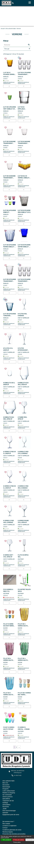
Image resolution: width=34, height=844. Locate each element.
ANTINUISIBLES (6, 804)
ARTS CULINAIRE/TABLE (11, 28)
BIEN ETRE (5, 783)
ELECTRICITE (6, 806)
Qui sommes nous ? (8, 821)
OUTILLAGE (5, 802)
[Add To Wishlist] (5, 59)
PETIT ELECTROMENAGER (9, 810)
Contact (5, 827)
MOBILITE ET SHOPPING (9, 792)
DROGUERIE (6, 789)
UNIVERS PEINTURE (8, 796)
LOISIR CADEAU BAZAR (9, 791)
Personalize (29, 840)
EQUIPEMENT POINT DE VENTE (11, 814)
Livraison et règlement (9, 825)
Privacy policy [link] (17, 842)
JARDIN (4, 808)
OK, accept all (7, 840)
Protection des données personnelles (14, 834)
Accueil (3, 28)
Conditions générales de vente (12, 830)
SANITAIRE (5, 812)
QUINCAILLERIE (6, 798)
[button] (12, 3)
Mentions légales (8, 832)
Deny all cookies (19, 840)
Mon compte (6, 823)
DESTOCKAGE (6, 787)
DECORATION (6, 785)
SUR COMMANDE (7, 794)
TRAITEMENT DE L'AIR (8, 800)
